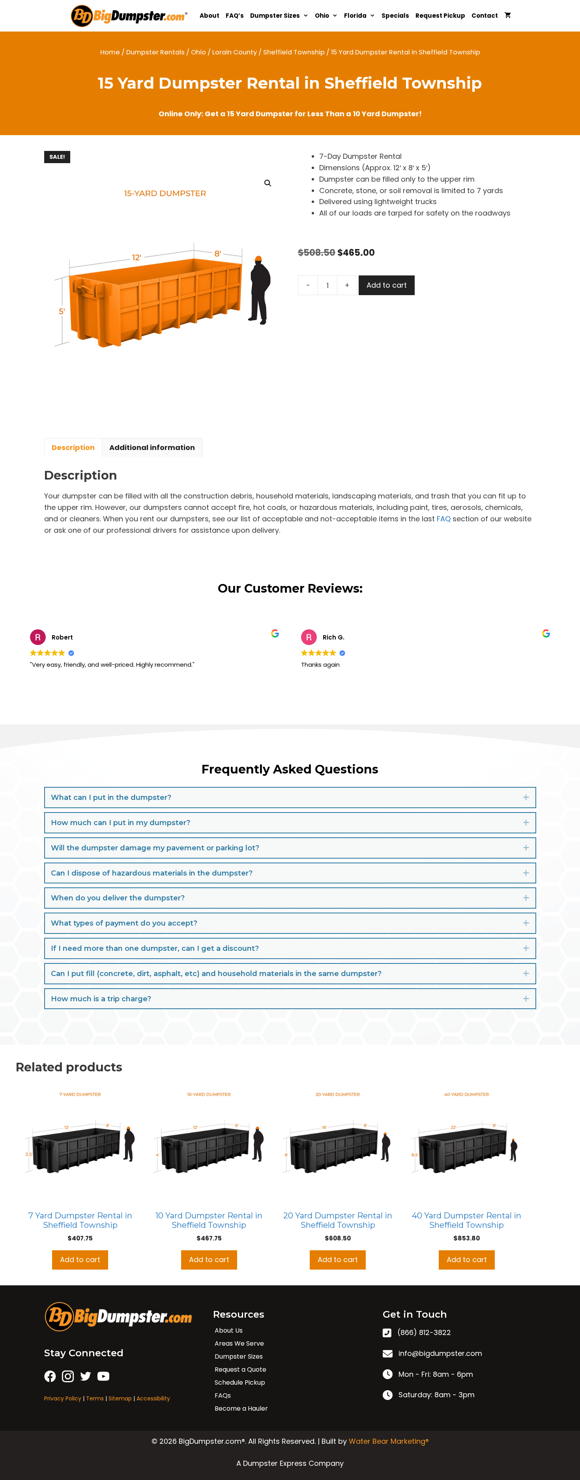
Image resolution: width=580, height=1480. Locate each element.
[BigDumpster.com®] (131, 16)
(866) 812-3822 (424, 1332)
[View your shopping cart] (507, 16)
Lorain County (234, 52)
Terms (95, 1398)
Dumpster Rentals (155, 52)
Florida (355, 15)
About (209, 15)
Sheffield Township (294, 52)
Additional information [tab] (152, 447)
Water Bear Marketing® (389, 1441)
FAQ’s (235, 15)
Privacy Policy (62, 1398)
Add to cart (387, 285)
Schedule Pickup (240, 1382)
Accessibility (153, 1398)
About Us (229, 1330)
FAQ (444, 519)
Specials (395, 15)
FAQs (223, 1395)
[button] (268, 183)
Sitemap (120, 1398)
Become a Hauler (241, 1408)
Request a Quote (240, 1369)
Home (110, 52)
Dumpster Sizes (275, 15)
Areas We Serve (239, 1343)
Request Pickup (440, 15)
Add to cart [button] (80, 1259)
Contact (484, 15)
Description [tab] (73, 447)
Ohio (322, 15)
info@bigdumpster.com (440, 1353)
